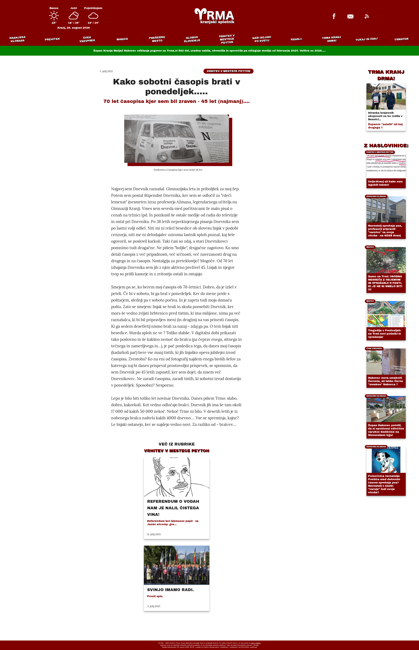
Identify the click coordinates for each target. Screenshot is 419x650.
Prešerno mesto (157, 39)
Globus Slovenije (192, 39)
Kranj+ (297, 39)
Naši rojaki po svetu (261, 39)
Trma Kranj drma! (331, 39)
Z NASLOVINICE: (386, 145)
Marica (122, 39)
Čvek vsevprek (87, 39)
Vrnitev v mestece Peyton (227, 39)
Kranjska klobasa (17, 39)
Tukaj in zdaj (366, 39)
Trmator (401, 39)
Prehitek (52, 39)
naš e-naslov (256, 643)
